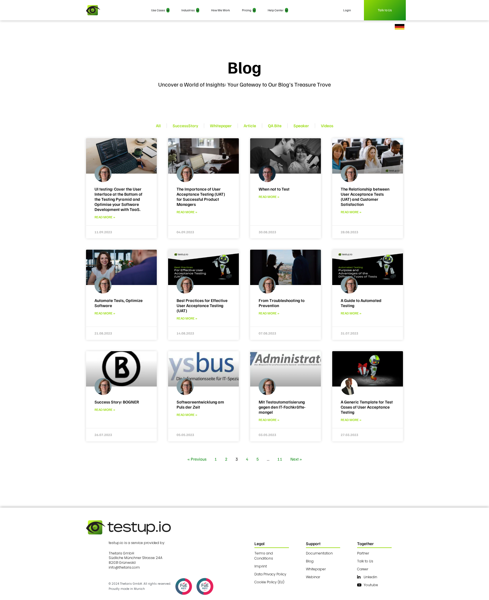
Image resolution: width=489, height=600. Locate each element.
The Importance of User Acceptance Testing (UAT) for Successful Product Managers (201, 196)
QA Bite (275, 125)
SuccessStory (185, 125)
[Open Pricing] (254, 10)
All (158, 125)
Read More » (105, 217)
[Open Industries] (197, 10)
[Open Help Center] (286, 10)
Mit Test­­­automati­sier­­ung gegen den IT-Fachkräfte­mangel (282, 407)
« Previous (197, 458)
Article (250, 125)
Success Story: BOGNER (117, 401)
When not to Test (274, 188)
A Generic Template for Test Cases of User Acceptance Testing (367, 407)
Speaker (301, 125)
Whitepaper (221, 125)
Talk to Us (385, 10)
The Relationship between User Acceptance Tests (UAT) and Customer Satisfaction (365, 196)
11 (279, 458)
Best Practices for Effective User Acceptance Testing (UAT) (202, 305)
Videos (327, 125)
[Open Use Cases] (168, 10)
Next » (296, 458)
